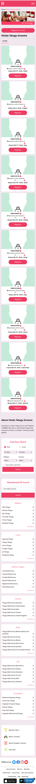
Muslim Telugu (7, 510)
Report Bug (25, 776)
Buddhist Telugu (8, 523)
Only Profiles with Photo (13, 465)
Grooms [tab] (4, 41)
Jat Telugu (5, 552)
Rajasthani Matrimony (10, 584)
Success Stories (11, 769)
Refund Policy (6, 773)
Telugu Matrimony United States (13, 606)
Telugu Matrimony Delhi (10, 678)
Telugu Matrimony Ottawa (11, 669)
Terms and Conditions (27, 773)
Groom (24, 447)
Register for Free (18, 30)
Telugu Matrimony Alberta (11, 640)
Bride (8, 447)
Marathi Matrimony (9, 580)
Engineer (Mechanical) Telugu (12, 713)
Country (21, 457)
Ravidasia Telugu (8, 555)
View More (30, 526)
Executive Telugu (8, 710)
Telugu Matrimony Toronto (11, 675)
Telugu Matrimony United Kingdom (14, 616)
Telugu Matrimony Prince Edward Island (16, 650)
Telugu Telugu (7, 542)
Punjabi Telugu (7, 549)
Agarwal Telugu (7, 539)
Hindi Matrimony (8, 587)
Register (17, 76)
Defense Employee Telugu (11, 697)
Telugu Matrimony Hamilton (12, 682)
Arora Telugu (6, 545)
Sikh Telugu (6, 507)
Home (3, 9)
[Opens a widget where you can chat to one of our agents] (29, 780)
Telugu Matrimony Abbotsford (13, 666)
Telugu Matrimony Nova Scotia (13, 643)
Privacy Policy (16, 773)
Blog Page (27, 769)
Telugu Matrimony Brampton (12, 672)
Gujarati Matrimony (9, 574)
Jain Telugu (6, 513)
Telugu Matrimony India (10, 609)
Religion (6, 457)
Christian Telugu (8, 517)
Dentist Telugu (7, 707)
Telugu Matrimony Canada (11, 612)
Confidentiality (12, 776)
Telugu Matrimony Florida (11, 637)
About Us (19, 769)
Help (19, 776)
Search (18, 495)
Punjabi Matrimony (9, 577)
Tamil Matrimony (8, 571)
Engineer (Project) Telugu (11, 704)
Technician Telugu (8, 701)
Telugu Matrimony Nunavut (12, 646)
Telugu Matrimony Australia (12, 603)
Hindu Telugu (7, 520)
